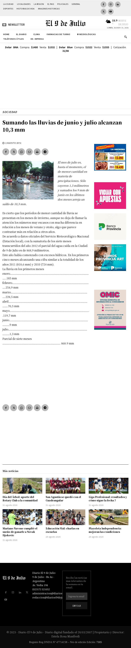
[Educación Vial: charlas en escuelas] (65, 517)
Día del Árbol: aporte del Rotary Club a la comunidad (20, 498)
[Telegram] (45, 151)
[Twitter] (103, 12)
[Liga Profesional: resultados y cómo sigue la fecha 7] (108, 486)
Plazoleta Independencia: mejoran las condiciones (105, 530)
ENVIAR (76, 605)
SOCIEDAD (9, 112)
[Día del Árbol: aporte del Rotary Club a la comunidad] (22, 486)
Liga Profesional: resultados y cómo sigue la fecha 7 (108, 498)
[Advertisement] (65, 85)
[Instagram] (111, 4)
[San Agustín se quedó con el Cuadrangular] (65, 486)
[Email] (29, 151)
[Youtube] (111, 12)
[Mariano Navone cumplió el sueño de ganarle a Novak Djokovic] (22, 517)
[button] (125, 37)
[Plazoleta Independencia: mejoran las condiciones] (108, 517)
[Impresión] (37, 151)
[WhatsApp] (21, 151)
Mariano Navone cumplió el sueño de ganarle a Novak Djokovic (20, 532)
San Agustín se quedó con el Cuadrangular (63, 498)
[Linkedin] (118, 4)
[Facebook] (103, 4)
